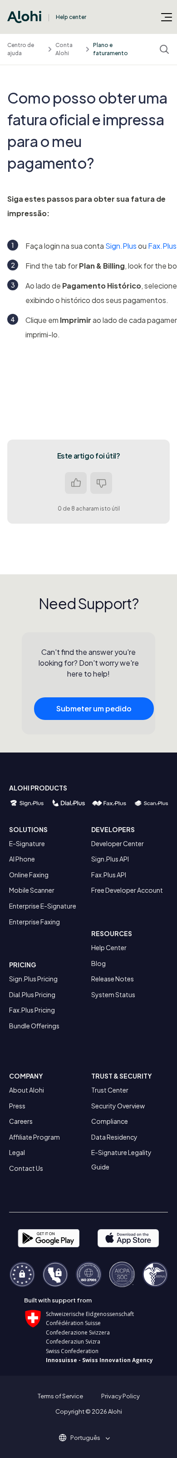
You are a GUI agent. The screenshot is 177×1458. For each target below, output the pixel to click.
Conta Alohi (64, 49)
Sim (76, 483)
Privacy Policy (120, 1396)
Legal (17, 1152)
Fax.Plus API (108, 875)
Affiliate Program (34, 1137)
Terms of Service (60, 1396)
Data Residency (114, 1137)
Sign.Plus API (110, 859)
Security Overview (118, 1106)
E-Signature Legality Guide (121, 1159)
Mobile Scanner (31, 890)
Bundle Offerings (34, 1026)
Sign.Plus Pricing (33, 979)
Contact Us (26, 1168)
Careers (21, 1121)
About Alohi (26, 1090)
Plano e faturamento (110, 49)
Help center (71, 17)
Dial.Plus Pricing (32, 994)
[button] (88, 1438)
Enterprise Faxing (34, 922)
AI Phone (22, 859)
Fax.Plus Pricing (32, 1010)
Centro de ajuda (20, 49)
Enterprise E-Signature (42, 906)
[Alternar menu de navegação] (166, 17)
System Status (113, 994)
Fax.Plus (162, 246)
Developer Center (117, 843)
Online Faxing (29, 875)
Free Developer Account (127, 890)
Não (101, 483)
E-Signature (27, 843)
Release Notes (112, 979)
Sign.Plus (121, 246)
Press (17, 1106)
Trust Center (109, 1090)
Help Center (109, 947)
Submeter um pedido (94, 708)
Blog (98, 963)
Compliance (109, 1121)
